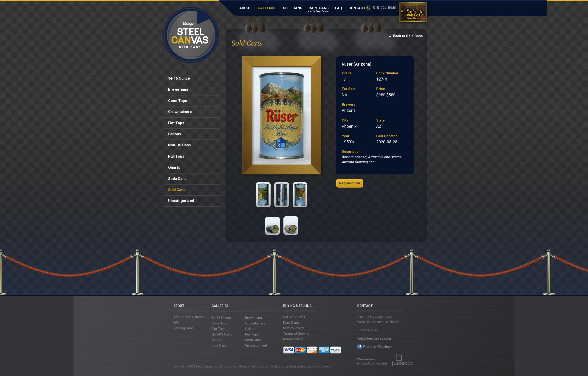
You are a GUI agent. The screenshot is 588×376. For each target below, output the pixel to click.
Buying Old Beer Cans (414, 13)
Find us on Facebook (377, 347)
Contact (356, 8)
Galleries (267, 8)
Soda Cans (177, 178)
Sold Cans (176, 190)
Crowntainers (180, 112)
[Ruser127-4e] (272, 222)
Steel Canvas (191, 35)
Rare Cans (318, 9)
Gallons (174, 134)
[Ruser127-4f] (290, 222)
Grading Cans (183, 328)
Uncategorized (181, 201)
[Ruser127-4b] (263, 194)
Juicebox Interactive (374, 363)
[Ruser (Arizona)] (281, 116)
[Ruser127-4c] (281, 194)
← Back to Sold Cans (406, 36)
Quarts (174, 167)
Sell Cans (292, 8)
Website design (367, 359)
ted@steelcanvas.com (374, 338)
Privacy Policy (293, 328)
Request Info (349, 183)
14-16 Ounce (179, 78)
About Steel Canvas (188, 317)
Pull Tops (176, 156)
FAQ (338, 8)
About (245, 8)
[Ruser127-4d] (300, 194)
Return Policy (293, 339)
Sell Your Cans (294, 317)
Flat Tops (176, 123)
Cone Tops (177, 100)
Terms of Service (296, 334)
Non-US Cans (179, 145)
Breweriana (178, 89)
